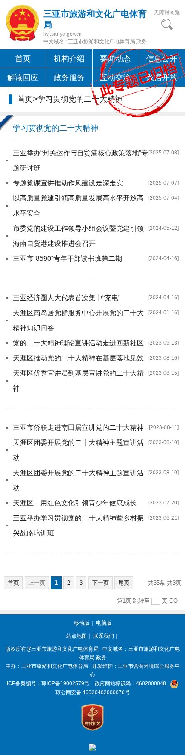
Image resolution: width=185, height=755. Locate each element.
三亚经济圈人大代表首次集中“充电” (66, 297)
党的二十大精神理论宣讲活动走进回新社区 (78, 343)
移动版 (81, 623)
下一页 (100, 583)
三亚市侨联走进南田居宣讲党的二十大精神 (78, 427)
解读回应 (22, 77)
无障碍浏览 (167, 12)
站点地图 (76, 636)
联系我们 (103, 636)
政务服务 (69, 77)
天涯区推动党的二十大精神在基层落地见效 (78, 358)
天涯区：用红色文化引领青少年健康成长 (75, 503)
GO (173, 601)
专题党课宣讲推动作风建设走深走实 (68, 183)
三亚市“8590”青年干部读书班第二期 (67, 258)
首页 (23, 58)
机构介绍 (69, 58)
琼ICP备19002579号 (65, 683)
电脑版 (103, 623)
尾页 (124, 583)
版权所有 (16, 649)
